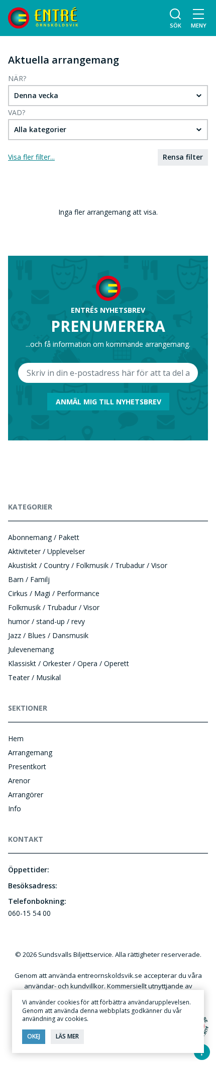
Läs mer (67, 1036)
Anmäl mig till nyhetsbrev (108, 401)
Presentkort (27, 766)
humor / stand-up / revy (46, 621)
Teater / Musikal (34, 677)
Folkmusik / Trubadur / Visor (53, 607)
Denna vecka (36, 95)
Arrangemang (30, 752)
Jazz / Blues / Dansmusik (48, 635)
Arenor (19, 780)
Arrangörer (25, 794)
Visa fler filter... (31, 157)
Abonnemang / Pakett (43, 537)
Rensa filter (183, 157)
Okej (33, 1036)
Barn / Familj (29, 579)
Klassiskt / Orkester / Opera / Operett (68, 663)
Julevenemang (31, 649)
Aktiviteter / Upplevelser (46, 551)
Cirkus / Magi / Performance (53, 593)
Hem (16, 738)
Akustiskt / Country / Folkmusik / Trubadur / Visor (87, 565)
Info (14, 808)
